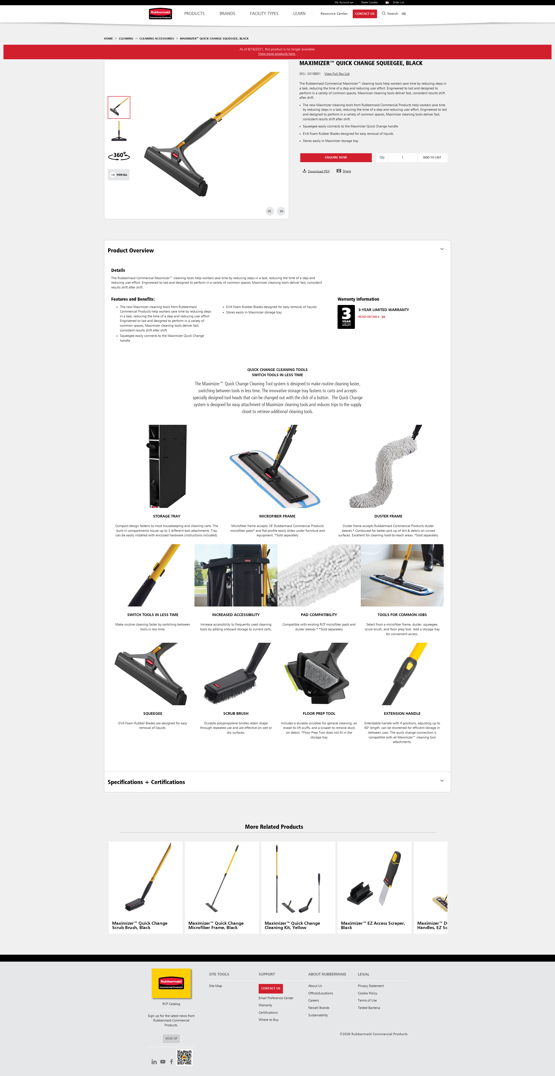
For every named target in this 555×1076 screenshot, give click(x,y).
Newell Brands (318, 1008)
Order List (395, 2)
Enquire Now (336, 157)
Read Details (368, 316)
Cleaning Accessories (156, 38)
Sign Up (171, 1038)
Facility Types (264, 14)
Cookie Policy (367, 993)
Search (392, 14)
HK (404, 13)
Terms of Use (367, 1000)
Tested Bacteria (369, 1008)
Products (194, 14)
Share (347, 171)
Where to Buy (269, 1020)
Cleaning (126, 38)
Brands (227, 14)
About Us (315, 986)
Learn (299, 14)
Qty (382, 157)
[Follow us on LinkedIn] (154, 1062)
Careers (313, 1000)
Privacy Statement (371, 986)
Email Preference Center (276, 998)
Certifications (268, 1013)
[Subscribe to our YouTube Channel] (163, 1062)
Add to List (432, 157)
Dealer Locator (369, 2)
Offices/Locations (320, 993)
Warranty (265, 1005)
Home (108, 38)
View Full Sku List (336, 74)
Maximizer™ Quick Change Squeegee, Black (214, 38)
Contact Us (364, 13)
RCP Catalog (171, 1004)
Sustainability (318, 1015)
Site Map (215, 986)
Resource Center (334, 14)
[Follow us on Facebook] (171, 1062)
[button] (184, 1058)
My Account (342, 2)
